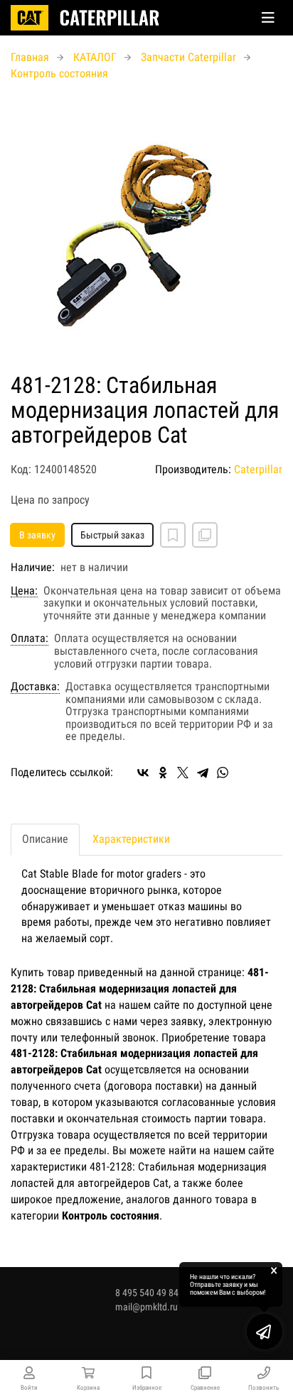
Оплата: (29, 638)
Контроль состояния (59, 73)
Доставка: (35, 686)
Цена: (24, 591)
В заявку (37, 535)
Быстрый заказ (112, 535)
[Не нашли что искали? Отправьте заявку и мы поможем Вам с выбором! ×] (264, 1331)
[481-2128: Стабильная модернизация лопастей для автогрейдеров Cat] (146, 227)
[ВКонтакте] (142, 772)
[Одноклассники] (162, 772)
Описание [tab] (45, 839)
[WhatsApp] (222, 772)
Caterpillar (258, 469)
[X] (182, 772)
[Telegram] (202, 772)
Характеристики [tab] (131, 839)
